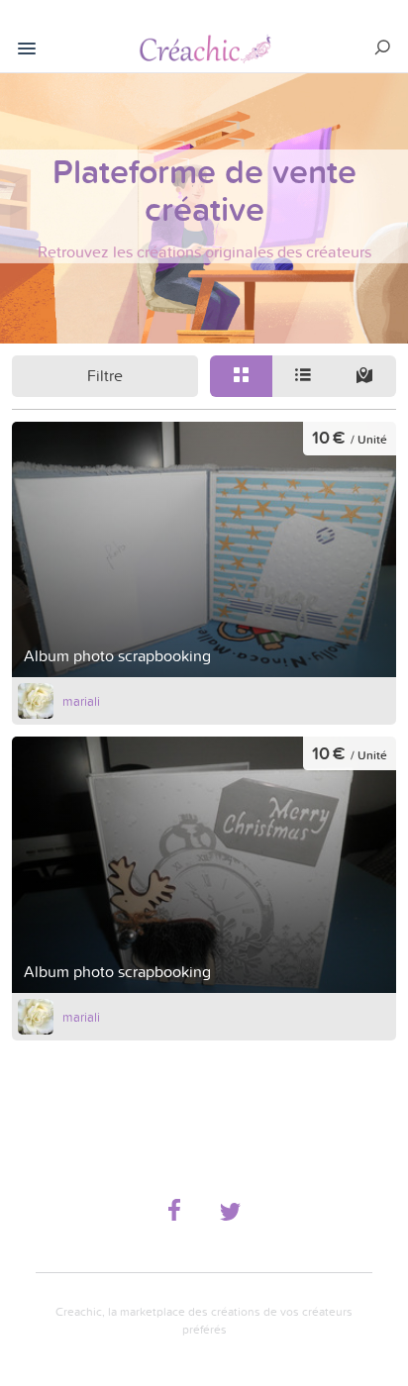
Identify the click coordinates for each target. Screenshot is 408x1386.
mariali (81, 701)
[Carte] (365, 376)
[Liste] (303, 376)
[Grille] (241, 376)
